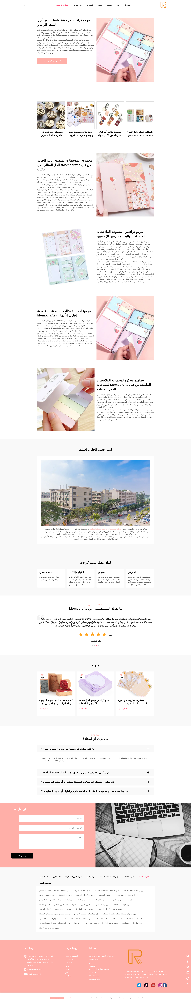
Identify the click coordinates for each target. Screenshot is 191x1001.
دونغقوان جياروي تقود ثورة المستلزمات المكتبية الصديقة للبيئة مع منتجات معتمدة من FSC (134, 702)
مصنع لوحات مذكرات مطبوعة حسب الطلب (55, 895)
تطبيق (109, 5)
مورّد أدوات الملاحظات (122, 905)
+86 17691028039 (34, 970)
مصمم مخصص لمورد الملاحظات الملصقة (54, 914)
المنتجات (90, 5)
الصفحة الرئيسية (62, 5)
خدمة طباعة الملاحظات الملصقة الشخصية (126, 919)
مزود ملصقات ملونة (82, 890)
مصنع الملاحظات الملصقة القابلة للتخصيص (55, 890)
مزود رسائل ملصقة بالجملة (134, 890)
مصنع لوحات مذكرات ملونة (49, 919)
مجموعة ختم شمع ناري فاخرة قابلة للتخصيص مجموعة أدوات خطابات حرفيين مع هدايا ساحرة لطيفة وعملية (51, 134)
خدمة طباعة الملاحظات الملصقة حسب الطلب (101, 923)
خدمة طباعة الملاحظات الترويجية (109, 909)
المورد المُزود (85, 905)
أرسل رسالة (22, 856)
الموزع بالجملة (44, 905)
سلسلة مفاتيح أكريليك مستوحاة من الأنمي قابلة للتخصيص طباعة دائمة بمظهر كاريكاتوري (110, 134)
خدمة (100, 5)
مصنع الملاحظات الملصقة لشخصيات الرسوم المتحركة (59, 923)
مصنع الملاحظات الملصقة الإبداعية (107, 890)
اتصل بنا (128, 5)
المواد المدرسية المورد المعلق (65, 905)
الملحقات (92, 973)
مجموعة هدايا (94, 976)
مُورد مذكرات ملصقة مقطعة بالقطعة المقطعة (119, 914)
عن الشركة (78, 5)
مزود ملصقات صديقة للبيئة (132, 923)
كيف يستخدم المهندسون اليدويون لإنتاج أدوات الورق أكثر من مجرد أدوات (56, 702)
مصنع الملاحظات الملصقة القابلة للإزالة (78, 919)
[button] (98, 645)
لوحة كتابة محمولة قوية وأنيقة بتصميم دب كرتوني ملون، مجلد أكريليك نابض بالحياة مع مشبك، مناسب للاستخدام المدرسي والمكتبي (80, 134)
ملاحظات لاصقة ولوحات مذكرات (101, 956)
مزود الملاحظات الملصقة (85, 895)
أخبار (118, 5)
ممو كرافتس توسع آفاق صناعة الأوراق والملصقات (94, 702)
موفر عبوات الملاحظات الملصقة (51, 909)
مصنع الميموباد (104, 895)
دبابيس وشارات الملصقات (99, 969)
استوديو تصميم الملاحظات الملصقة (80, 909)
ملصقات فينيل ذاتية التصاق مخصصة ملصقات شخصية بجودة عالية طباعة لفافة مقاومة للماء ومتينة (140, 134)
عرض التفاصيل (140, 115)
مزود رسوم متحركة (102, 905)
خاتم (91, 963)
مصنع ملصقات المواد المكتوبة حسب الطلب (92, 900)
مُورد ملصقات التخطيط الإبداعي (86, 914)
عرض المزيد (122, 708)
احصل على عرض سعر (52, 61)
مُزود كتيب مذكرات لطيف (122, 900)
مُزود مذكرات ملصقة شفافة (124, 895)
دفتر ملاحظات (94, 979)
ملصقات (92, 966)
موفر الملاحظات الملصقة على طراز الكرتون (55, 900)
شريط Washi (94, 959)
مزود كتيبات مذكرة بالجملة (49, 928)
